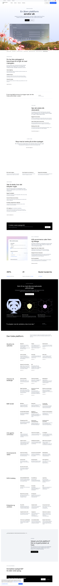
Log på (53, 0)
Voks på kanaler (25, 51)
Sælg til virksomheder (32, 51)
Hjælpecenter (45, 0)
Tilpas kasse (14, 51)
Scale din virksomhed (39, 51)
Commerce (4, 0)
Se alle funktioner (45, 51)
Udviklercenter (49, 0)
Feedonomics (9, 0)
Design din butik (9, 51)
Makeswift (13, 0)
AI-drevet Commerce (20, 51)
